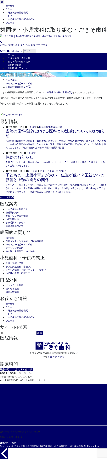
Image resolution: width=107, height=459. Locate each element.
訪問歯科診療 (12, 219)
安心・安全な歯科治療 (19, 61)
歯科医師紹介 (14, 64)
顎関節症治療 (12, 291)
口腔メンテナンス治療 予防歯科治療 (24, 241)
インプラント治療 (14, 285)
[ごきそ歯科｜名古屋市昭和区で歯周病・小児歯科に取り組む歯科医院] (35, 36)
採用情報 (10, 5)
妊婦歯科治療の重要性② (59, 92)
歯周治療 (10, 237)
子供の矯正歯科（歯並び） (19, 266)
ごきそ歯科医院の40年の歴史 (20, 19)
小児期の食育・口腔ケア (18, 273)
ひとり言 (10, 22)
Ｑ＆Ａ (9, 9)
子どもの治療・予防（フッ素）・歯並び (26, 270)
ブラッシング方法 (14, 247)
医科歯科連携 (46, 127)
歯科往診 (57, 127)
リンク (9, 15)
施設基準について (14, 225)
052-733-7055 (56, 357)
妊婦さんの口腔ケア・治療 (19, 244)
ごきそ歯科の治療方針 (19, 58)
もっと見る (5, 197)
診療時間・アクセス (18, 68)
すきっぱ (44, 171)
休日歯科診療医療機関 (17, 12)
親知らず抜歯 (12, 288)
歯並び (62, 171)
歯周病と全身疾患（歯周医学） (21, 251)
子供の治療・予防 (14, 263)
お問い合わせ (9, 442)
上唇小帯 (53, 171)
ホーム (11, 54)
